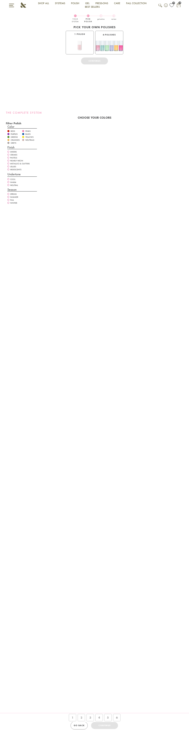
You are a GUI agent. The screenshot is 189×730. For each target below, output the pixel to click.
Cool (12, 179)
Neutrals (29, 140)
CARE (117, 3)
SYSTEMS (60, 3)
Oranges (15, 140)
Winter (13, 203)
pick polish (88, 19)
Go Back (79, 725)
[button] (13, 123)
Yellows (29, 137)
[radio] (80, 42)
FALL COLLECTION (136, 3)
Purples (14, 134)
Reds (13, 131)
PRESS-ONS (101, 3)
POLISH (75, 3)
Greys (13, 143)
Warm (13, 182)
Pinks (28, 131)
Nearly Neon (16, 161)
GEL (87, 3)
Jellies (13, 167)
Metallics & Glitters (20, 164)
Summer (14, 197)
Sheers (13, 152)
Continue (94, 61)
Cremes (13, 155)
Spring (13, 194)
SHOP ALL (43, 3)
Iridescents (15, 169)
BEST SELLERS (92, 6)
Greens (14, 137)
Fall (12, 200)
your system (75, 19)
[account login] (166, 5)
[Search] (160, 7)
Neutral (14, 185)
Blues (28, 134)
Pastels (13, 158)
